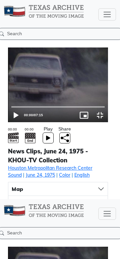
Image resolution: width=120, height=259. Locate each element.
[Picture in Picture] (96, 251)
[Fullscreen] (112, 251)
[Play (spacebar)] (8, 251)
